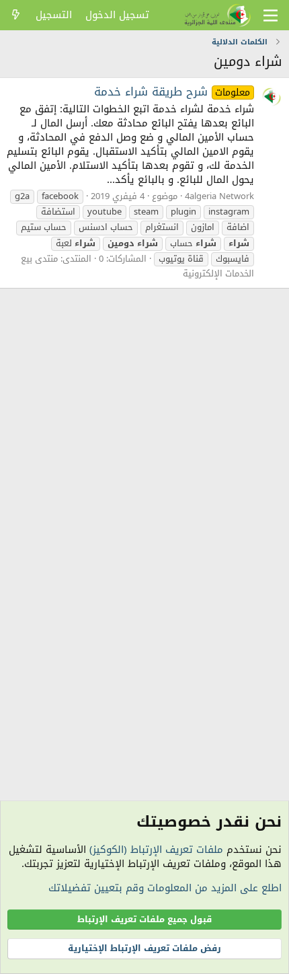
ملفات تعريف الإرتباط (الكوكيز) (156, 849)
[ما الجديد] (16, 15)
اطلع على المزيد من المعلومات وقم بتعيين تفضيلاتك (165, 887)
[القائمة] (270, 15)
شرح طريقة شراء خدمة (172, 91)
